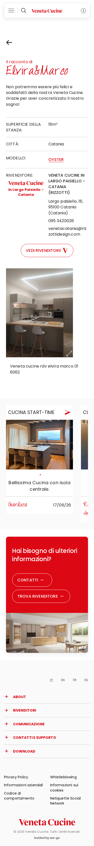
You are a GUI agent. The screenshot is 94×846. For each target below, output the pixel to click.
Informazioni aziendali (23, 785)
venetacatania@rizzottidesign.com (67, 231)
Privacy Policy (16, 777)
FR (74, 680)
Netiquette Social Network (65, 801)
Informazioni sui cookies (64, 788)
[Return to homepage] (47, 822)
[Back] (13, 42)
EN (63, 680)
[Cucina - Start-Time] (39, 444)
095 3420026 (61, 221)
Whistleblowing (63, 777)
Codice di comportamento (19, 796)
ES (86, 680)
